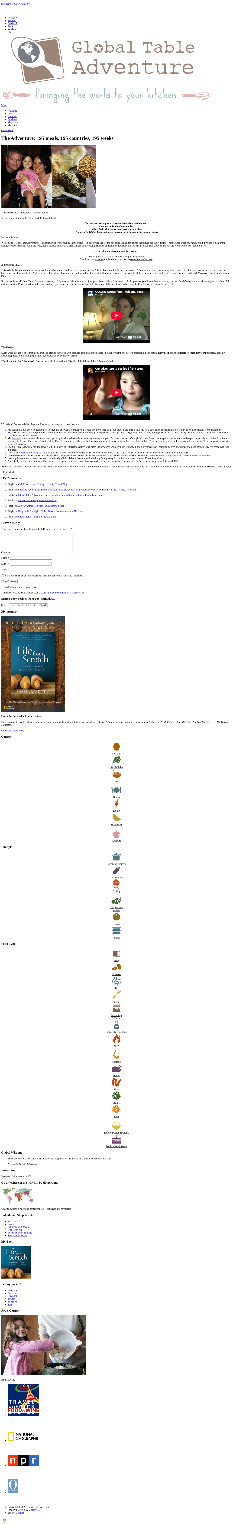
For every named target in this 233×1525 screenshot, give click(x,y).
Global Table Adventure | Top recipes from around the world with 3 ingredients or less (61, 495)
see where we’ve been (141, 259)
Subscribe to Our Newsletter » (16, 4)
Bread (116, 960)
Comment (6, 552)
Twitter (11, 26)
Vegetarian (116, 877)
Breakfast (116, 753)
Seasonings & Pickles (116, 1017)
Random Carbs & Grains (116, 1132)
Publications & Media (18, 1227)
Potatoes (116, 974)
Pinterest (12, 20)
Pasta (116, 1001)
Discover (12, 116)
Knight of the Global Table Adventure (88, 361)
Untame (20, 1512)
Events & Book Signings (20, 1232)
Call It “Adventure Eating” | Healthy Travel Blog (42, 484)
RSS (10, 32)
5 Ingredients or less (116, 909)
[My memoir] (33, 710)
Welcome (12, 110)
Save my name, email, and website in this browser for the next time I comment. (44, 575)
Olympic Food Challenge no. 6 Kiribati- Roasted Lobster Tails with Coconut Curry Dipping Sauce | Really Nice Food (77, 489)
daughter (16, 438)
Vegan (116, 924)
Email (5, 563)
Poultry (116, 1075)
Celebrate (12, 119)
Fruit (116, 1116)
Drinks (116, 810)
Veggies (116, 1102)
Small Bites (116, 824)
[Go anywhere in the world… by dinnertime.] (18, 1203)
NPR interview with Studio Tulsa (74, 466)
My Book (12, 125)
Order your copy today (12, 730)
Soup (116, 781)
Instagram (12, 17)
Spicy (116, 1045)
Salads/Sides (116, 767)
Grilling (116, 891)
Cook (10, 113)
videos (78, 245)
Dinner (116, 797)
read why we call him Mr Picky (156, 273)
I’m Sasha (76, 273)
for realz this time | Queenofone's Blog (37, 500)
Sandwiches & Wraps (116, 1146)
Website (5, 569)
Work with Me (15, 1229)
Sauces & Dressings (116, 1032)
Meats (116, 1089)
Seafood (116, 1061)
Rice (116, 988)
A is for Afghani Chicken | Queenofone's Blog (41, 505)
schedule (99, 259)
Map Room (13, 122)
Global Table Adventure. (39, 1507)
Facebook (12, 23)
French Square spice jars (33, 452)
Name (5, 557)
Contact (11, 1224)
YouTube (12, 29)
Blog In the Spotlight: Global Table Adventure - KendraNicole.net (51, 511)
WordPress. (34, 1509)
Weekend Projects (117, 864)
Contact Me (9, 472)
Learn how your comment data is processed (62, 592)
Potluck (116, 937)
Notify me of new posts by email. (21, 587)
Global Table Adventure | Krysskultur (37, 516)
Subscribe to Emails (17, 1235)
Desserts (116, 840)
